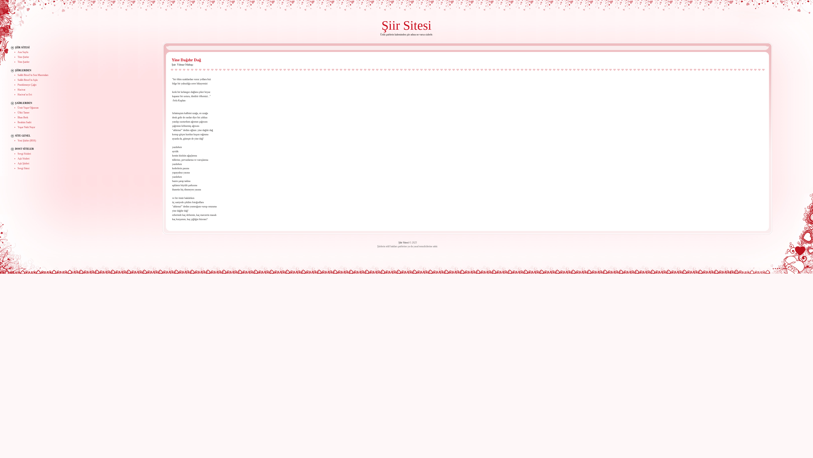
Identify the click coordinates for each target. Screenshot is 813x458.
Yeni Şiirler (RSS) (27, 140)
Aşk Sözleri (23, 158)
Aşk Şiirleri (23, 163)
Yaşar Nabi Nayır (26, 127)
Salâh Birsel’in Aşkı (28, 79)
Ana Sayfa (23, 52)
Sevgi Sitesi (23, 168)
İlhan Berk (23, 117)
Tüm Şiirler (23, 57)
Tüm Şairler (23, 61)
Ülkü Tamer (23, 112)
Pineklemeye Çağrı (27, 84)
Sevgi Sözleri (24, 153)
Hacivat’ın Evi (25, 94)
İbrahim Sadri (24, 122)
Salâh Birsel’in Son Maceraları (33, 75)
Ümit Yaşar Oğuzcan (28, 107)
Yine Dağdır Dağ (186, 60)
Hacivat (21, 89)
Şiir (391, 25)
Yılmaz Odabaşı (185, 64)
